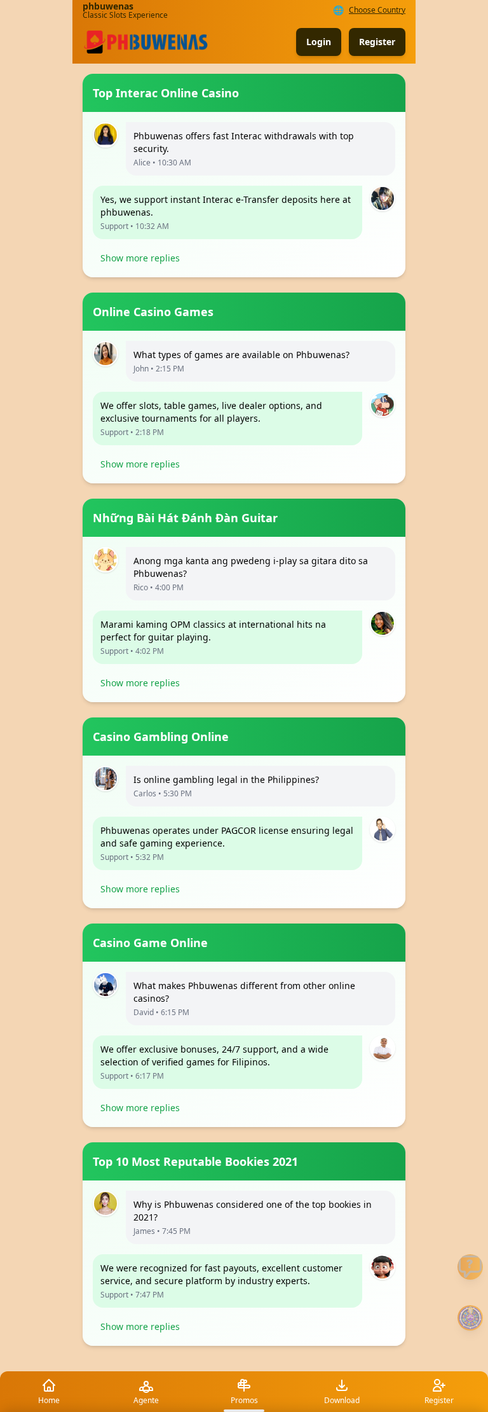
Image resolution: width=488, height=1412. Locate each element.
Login (318, 42)
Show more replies (140, 258)
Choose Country (377, 10)
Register (377, 42)
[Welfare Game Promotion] (470, 1318)
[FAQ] (470, 1267)
